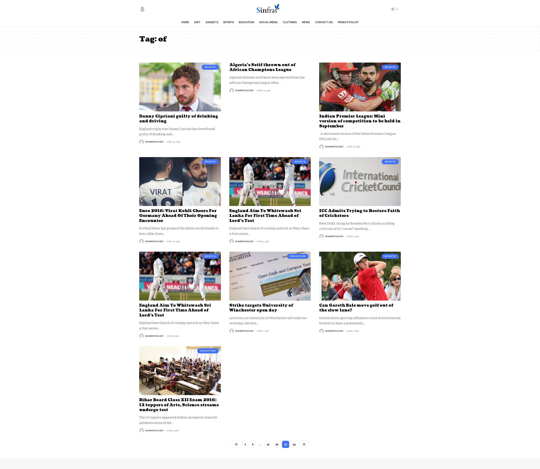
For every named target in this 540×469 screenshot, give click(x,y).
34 (294, 444)
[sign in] (142, 9)
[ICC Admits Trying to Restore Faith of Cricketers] (360, 181)
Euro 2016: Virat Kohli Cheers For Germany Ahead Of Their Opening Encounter (178, 215)
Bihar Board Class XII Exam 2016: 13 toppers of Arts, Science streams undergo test (179, 405)
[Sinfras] (269, 9)
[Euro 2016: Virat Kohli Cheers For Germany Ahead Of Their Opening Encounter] (180, 181)
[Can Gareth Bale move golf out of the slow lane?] (360, 276)
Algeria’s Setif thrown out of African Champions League (262, 67)
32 (276, 444)
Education (297, 256)
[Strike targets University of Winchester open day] (270, 276)
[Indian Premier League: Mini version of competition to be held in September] (360, 87)
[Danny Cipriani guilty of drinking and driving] (180, 87)
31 (268, 444)
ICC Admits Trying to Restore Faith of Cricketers (359, 213)
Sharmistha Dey (154, 142)
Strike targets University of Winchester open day (261, 308)
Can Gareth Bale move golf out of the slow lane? (356, 308)
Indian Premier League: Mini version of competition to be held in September (360, 121)
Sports (210, 67)
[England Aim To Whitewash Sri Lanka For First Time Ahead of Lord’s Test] (270, 181)
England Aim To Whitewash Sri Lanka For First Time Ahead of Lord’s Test (265, 215)
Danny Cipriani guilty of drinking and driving (178, 119)
